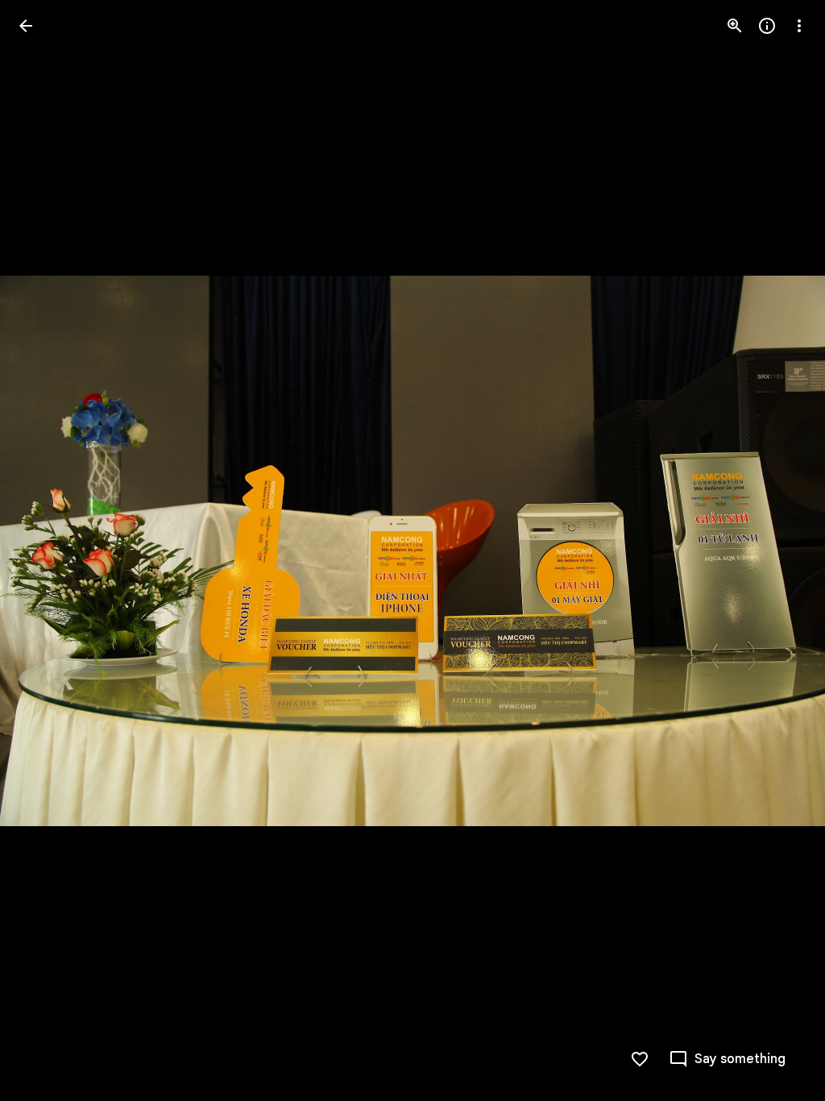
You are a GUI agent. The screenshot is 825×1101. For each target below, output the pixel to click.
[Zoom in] (735, 26)
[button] (45, 550)
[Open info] (767, 26)
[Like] (639, 1059)
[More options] (799, 26)
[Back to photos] (25, 25)
